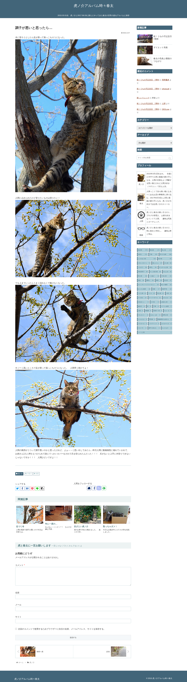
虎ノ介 (20, 474)
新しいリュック (143, 98)
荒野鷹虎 (165, 80)
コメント (20, 565)
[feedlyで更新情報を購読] (104, 488)
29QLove (165, 109)
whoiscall (165, 89)
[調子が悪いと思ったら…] (27, 488)
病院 (37, 474)
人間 (164, 104)
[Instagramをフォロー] (99, 488)
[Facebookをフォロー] (94, 488)
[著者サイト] (89, 488)
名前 (17, 593)
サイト (18, 617)
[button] (170, 158)
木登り (29, 474)
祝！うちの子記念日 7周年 (148, 80)
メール (18, 605)
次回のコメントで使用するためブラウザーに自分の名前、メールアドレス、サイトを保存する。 (62, 629)
